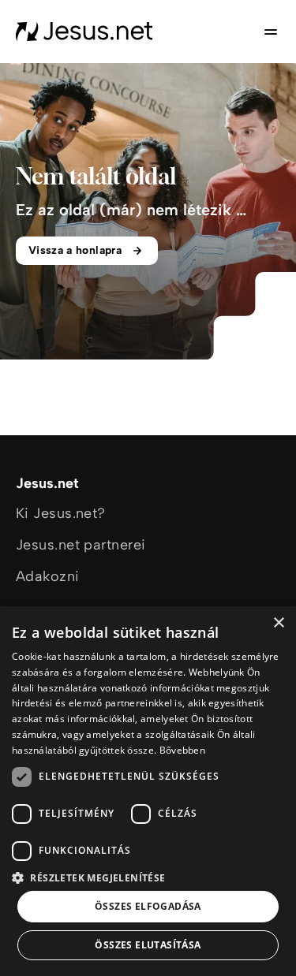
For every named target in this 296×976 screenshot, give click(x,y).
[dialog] (148, 791)
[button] (148, 877)
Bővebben (182, 750)
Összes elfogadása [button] (148, 906)
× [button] (278, 623)
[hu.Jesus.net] (84, 31)
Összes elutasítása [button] (147, 945)
